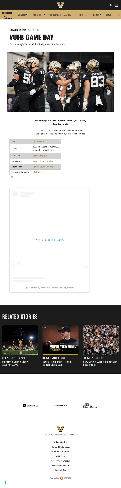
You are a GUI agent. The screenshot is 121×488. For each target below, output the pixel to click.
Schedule (38, 15)
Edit (11, 176)
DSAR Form (60, 456)
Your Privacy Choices (60, 460)
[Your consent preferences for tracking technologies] (5, 483)
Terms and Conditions (60, 451)
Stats (96, 15)
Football (5, 358)
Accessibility (60, 470)
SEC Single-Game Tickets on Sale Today (100, 363)
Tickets (81, 15)
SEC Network (38, 141)
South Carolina (46, 161)
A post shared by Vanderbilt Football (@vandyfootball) (49, 288)
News (108, 15)
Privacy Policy (60, 442)
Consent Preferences (60, 447)
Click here (37, 172)
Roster (22, 15)
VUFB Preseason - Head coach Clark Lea (56, 363)
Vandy (36, 161)
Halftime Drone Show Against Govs (15, 363)
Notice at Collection (60, 465)
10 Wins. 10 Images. (60, 15)
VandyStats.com (40, 155)
